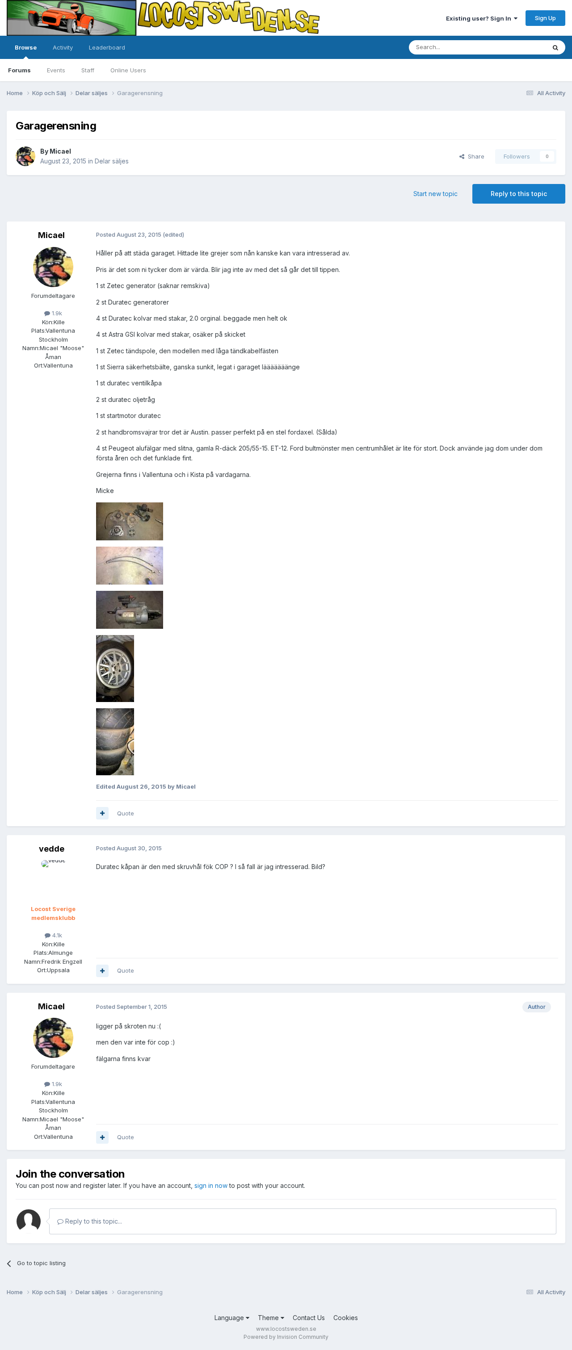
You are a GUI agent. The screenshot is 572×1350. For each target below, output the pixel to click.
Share (474, 156)
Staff (87, 70)
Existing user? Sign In (480, 18)
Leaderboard (107, 47)
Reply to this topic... (92, 1221)
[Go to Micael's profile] (25, 156)
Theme (269, 1317)
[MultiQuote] (102, 813)
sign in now (210, 1185)
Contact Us (309, 1317)
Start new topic (435, 193)
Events (56, 70)
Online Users (128, 70)
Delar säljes (112, 161)
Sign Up (545, 17)
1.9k (56, 313)
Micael (60, 151)
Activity (63, 47)
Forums (19, 70)
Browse (26, 47)
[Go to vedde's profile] (53, 880)
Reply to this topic (519, 193)
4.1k (56, 935)
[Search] (555, 47)
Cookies (345, 1317)
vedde (51, 848)
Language (230, 1317)
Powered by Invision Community (286, 1336)
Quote (125, 813)
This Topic (519, 47)
